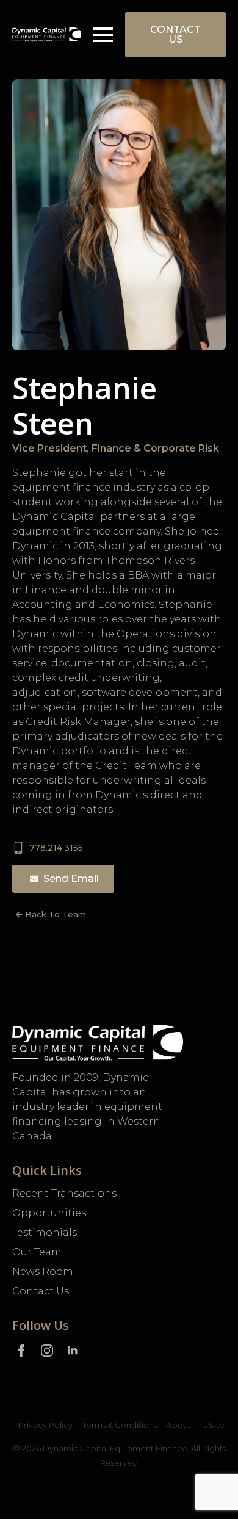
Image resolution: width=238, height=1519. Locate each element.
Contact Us (40, 1291)
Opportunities (49, 1213)
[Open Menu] (103, 35)
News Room (42, 1271)
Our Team (37, 1252)
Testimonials (44, 1232)
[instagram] (47, 1350)
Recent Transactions (64, 1193)
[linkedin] (72, 1350)
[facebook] (21, 1350)
